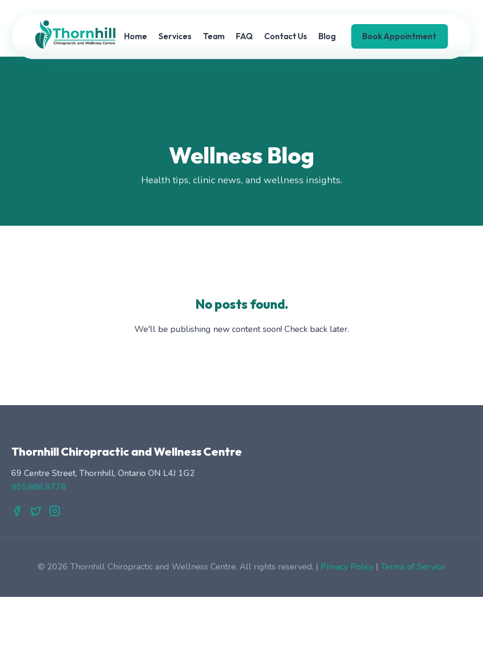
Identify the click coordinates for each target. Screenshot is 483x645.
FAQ (244, 36)
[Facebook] (17, 513)
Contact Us (285, 36)
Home (135, 36)
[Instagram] (54, 513)
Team (214, 36)
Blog (327, 36)
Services (175, 36)
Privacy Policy (347, 566)
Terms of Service (413, 566)
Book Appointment (399, 36)
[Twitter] (36, 513)
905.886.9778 (38, 486)
